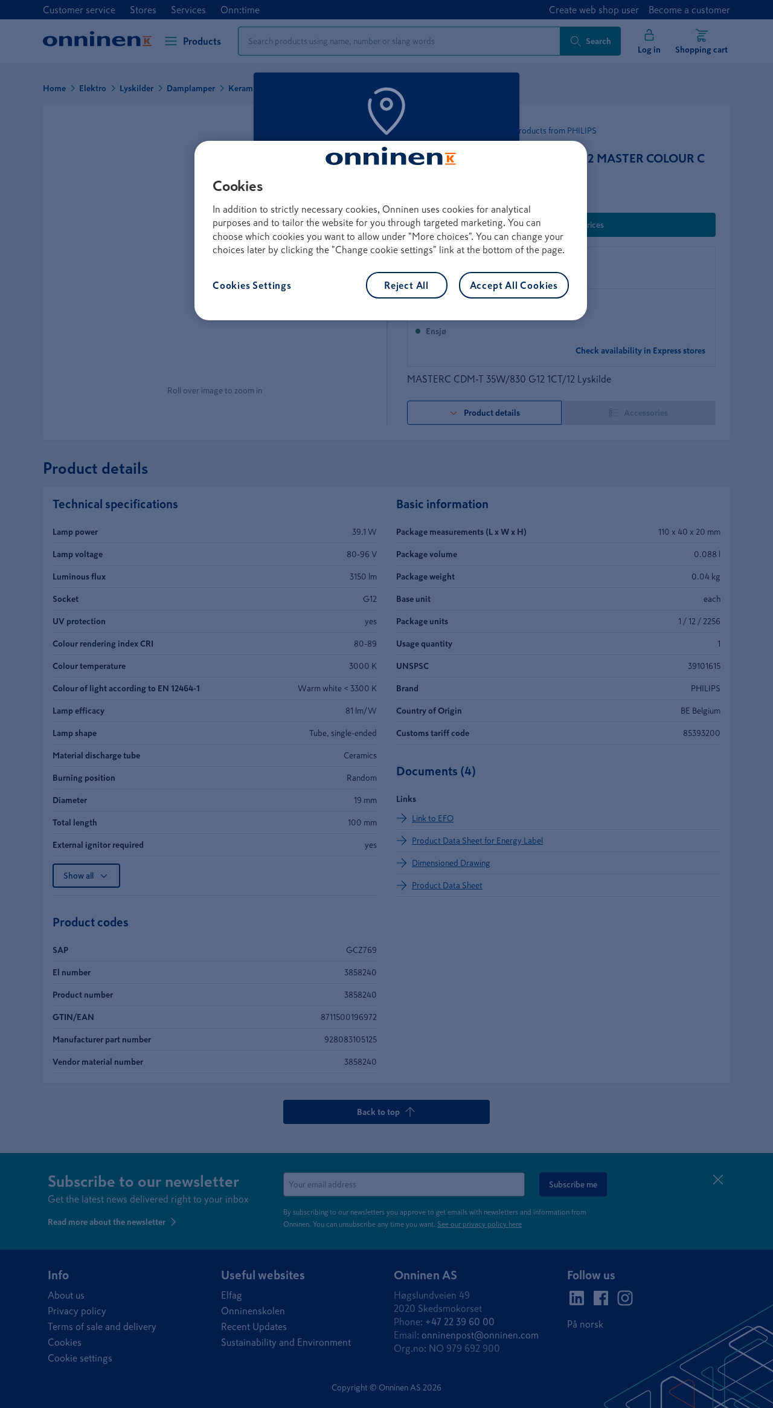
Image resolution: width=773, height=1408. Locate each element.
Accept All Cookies (514, 285)
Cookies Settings (252, 285)
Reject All (406, 285)
